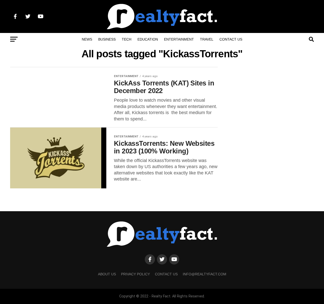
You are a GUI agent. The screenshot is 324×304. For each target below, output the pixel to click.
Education (147, 39)
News (87, 39)
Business (107, 39)
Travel (206, 39)
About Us (107, 274)
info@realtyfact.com (204, 274)
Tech (126, 39)
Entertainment (179, 39)
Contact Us (230, 39)
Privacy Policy (135, 274)
